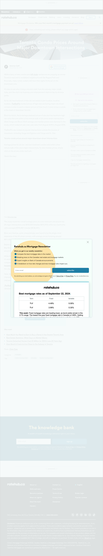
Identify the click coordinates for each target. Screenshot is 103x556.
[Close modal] (88, 242)
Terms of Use (59, 276)
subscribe (70, 270)
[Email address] (32, 270)
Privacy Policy (69, 276)
